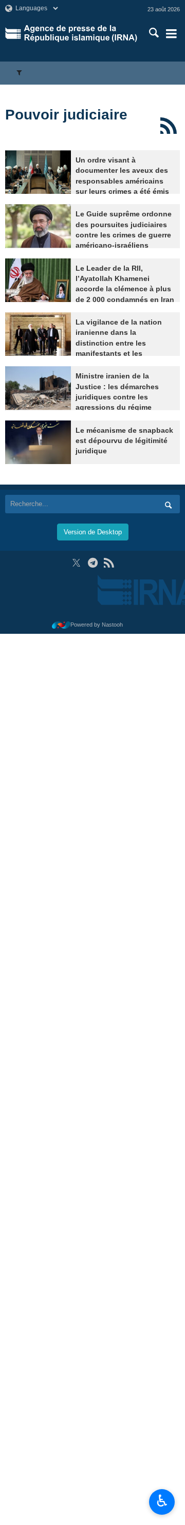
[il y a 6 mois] (38, 280)
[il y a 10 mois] (38, 388)
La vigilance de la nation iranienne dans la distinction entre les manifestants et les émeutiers (119, 343)
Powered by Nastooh (96, 624)
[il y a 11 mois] (38, 442)
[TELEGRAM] (93, 562)
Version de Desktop (93, 532)
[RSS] (168, 125)
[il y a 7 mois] (38, 334)
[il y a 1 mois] (38, 172)
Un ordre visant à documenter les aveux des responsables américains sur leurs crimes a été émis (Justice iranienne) (122, 181)
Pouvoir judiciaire (66, 115)
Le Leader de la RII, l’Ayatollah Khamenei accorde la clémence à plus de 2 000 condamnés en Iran (125, 284)
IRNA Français (80, 33)
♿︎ (162, 1501)
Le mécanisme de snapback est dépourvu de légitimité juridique (124, 441)
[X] (76, 562)
